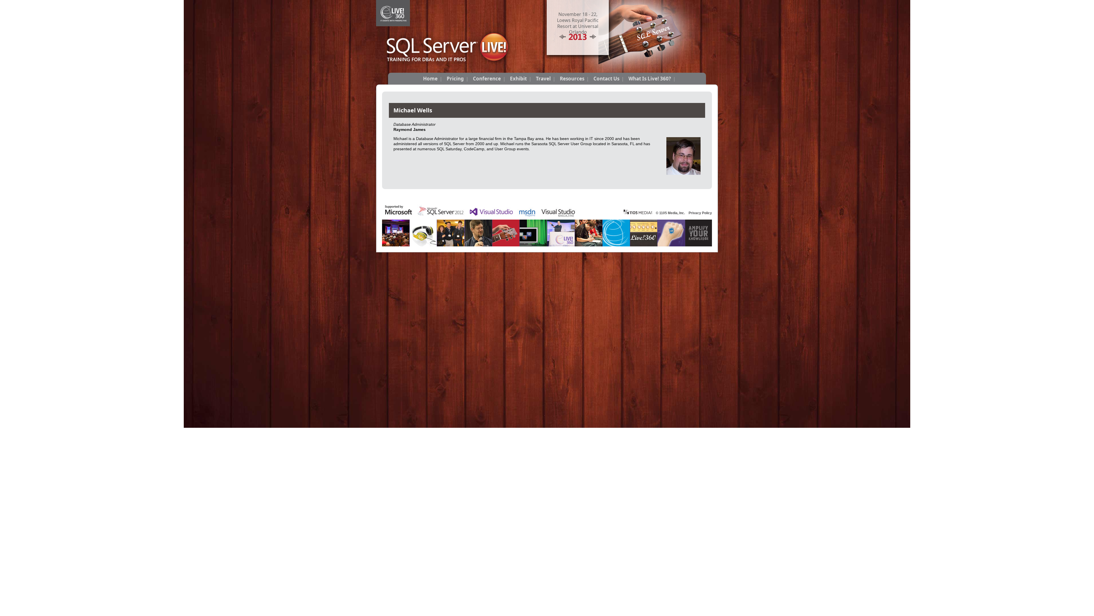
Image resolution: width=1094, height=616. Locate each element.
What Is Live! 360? (649, 78)
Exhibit (518, 78)
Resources (572, 78)
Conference (487, 78)
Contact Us (606, 78)
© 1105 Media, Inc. (670, 213)
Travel (543, 78)
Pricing (455, 78)
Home (430, 78)
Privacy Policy (700, 213)
